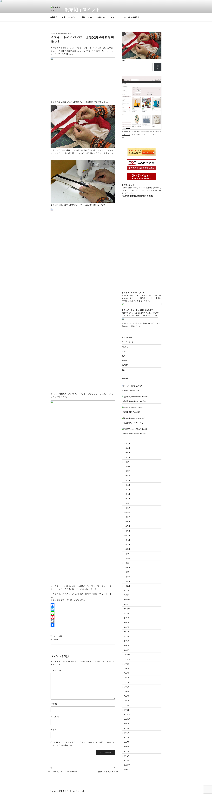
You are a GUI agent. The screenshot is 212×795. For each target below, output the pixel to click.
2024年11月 (126, 512)
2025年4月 (126, 494)
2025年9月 (126, 480)
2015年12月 (126, 765)
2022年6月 (126, 581)
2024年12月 (126, 507)
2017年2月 (126, 700)
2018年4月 (126, 636)
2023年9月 (126, 567)
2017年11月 (126, 659)
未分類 (124, 360)
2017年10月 (126, 664)
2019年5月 (126, 590)
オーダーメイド (127, 342)
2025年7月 (126, 485)
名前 (54, 703)
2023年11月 (126, 563)
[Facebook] (83, 605)
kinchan (67, 33)
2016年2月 (126, 756)
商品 (123, 356)
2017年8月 (126, 673)
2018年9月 (126, 613)
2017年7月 (126, 677)
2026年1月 (126, 462)
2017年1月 (125, 705)
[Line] (83, 613)
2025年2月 (126, 498)
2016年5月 (126, 742)
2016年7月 (126, 733)
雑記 (60, 636)
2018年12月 (126, 599)
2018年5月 (126, 631)
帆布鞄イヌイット (82, 9)
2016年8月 (126, 728)
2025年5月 (126, 489)
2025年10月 (126, 475)
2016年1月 (125, 760)
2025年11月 (126, 471)
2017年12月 (126, 654)
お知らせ (125, 347)
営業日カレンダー (69, 17)
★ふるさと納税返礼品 (130, 17)
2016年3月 (126, 751)
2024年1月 (126, 553)
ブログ (113, 17)
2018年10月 (126, 608)
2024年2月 (126, 549)
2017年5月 (126, 687)
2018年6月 (126, 627)
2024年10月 (126, 517)
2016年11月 (126, 714)
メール (55, 716)
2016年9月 (126, 723)
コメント (56, 670)
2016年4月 (126, 746)
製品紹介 (125, 365)
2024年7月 (126, 526)
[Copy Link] (83, 621)
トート (56, 639)
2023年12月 (126, 558)
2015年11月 (126, 769)
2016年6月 (126, 737)
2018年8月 (126, 618)
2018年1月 (125, 650)
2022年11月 (126, 576)
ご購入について (86, 17)
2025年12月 (126, 466)
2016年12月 (126, 710)
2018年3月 (126, 641)
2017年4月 (126, 691)
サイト (53, 729)
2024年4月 (126, 540)
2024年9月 (126, 521)
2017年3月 (126, 696)
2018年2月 (126, 645)
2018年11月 (126, 604)
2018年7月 (126, 622)
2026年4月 (126, 452)
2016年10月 (126, 719)
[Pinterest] (83, 617)
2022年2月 (126, 586)
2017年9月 (126, 668)
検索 (123, 60)
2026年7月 (126, 443)
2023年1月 (126, 572)
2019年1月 (125, 595)
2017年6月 (126, 682)
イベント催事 (127, 337)
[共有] (83, 625)
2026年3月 (126, 457)
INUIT (63, 791)
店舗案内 (53, 17)
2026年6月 (126, 448)
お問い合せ (101, 17)
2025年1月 (126, 503)
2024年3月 (126, 544)
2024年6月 (126, 530)
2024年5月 (126, 535)
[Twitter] (83, 609)
